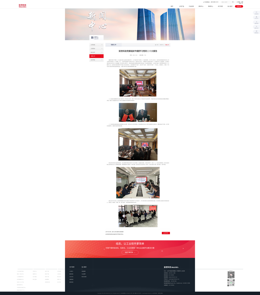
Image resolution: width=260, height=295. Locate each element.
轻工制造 (35, 276)
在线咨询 (256, 13)
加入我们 (230, 6)
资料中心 (201, 6)
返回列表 (166, 233)
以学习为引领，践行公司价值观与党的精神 (114, 231)
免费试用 (239, 6)
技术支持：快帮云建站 (158, 293)
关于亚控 (220, 6)
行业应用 (191, 6)
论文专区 (93, 59)
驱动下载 (47, 274)
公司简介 (71, 271)
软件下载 (47, 271)
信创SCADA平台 (20, 282)
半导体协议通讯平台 (21, 287)
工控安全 (93, 48)
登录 (239, 2)
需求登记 (256, 32)
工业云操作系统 (20, 271)
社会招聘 (83, 274)
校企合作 (93, 52)
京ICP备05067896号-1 (137, 293)
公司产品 (181, 6)
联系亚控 (71, 282)
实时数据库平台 (20, 279)
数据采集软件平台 (21, 290)
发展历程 (71, 279)
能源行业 (35, 274)
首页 (172, 6)
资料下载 (47, 276)
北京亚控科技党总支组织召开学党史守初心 (114, 234)
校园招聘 (83, 271)
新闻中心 (210, 6)
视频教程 (47, 279)
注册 (242, 2)
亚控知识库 (47, 282)
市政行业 (35, 271)
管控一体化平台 (20, 274)
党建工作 (93, 56)
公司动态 (93, 44)
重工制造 (35, 279)
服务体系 (71, 274)
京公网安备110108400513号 (126, 293)
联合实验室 (84, 276)
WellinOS (256, 18)
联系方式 (256, 28)
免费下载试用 (129, 252)
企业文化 (71, 276)
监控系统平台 (20, 284)
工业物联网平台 (20, 276)
